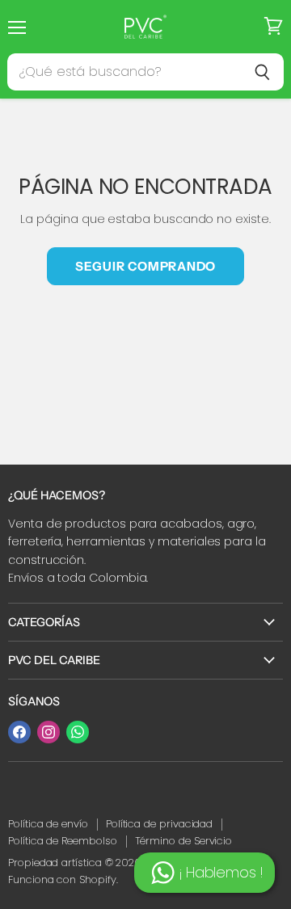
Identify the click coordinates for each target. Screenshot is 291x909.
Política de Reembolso (62, 840)
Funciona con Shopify (62, 879)
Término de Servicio (184, 840)
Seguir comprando (145, 266)
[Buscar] (262, 71)
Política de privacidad (159, 823)
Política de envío (48, 823)
